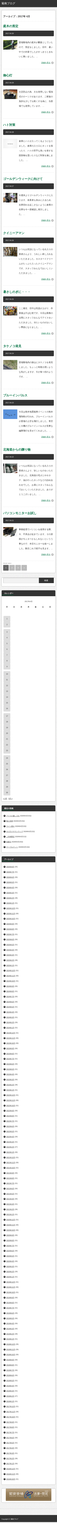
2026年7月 (10, 872)
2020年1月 (10, 1277)
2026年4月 (10, 887)
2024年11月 (10, 976)
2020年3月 (10, 1266)
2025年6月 (10, 939)
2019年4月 (10, 1323)
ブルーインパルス (15, 395)
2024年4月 (10, 1012)
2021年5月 (10, 1194)
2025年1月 (10, 965)
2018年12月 (10, 1344)
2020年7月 (10, 1246)
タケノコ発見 (12, 346)
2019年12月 (10, 1282)
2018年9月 (10, 1360)
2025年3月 (10, 955)
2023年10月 (10, 1043)
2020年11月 (10, 1225)
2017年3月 (10, 1453)
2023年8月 (10, 1054)
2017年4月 (10, 1448)
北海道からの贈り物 (17, 449)
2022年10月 (10, 1105)
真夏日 (8, 842)
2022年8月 (10, 1116)
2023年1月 (10, 1090)
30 (7, 792)
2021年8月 (10, 1178)
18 (7, 722)
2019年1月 (10, 1339)
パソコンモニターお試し (20, 513)
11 (7, 680)
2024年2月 (10, 1022)
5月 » (10, 798)
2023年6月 (10, 1064)
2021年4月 (10, 1199)
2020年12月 (10, 1220)
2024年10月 (10, 981)
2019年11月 (10, 1287)
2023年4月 (10, 1074)
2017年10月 (10, 1417)
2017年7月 (10, 1432)
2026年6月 (10, 877)
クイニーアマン (13, 233)
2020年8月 (10, 1240)
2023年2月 (10, 1085)
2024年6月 (10, 1002)
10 (7, 674)
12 (7, 685)
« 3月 (5, 798)
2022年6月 (10, 1126)
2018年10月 (10, 1354)
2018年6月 (10, 1375)
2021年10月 (10, 1168)
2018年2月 (10, 1396)
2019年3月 (10, 1329)
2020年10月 (10, 1230)
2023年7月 (10, 1059)
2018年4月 (10, 1386)
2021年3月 (10, 1204)
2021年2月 (10, 1209)
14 (7, 697)
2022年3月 (10, 1142)
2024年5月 (10, 1007)
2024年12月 (10, 970)
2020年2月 (10, 1271)
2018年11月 (10, 1349)
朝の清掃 (9, 821)
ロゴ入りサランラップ (14, 831)
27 (7, 775)
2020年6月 (10, 1251)
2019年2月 (10, 1334)
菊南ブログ (14, 1519)
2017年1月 (10, 1463)
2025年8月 (10, 929)
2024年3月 (10, 1017)
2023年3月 (10, 1079)
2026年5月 (10, 882)
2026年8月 (10, 867)
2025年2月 (10, 960)
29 (7, 787)
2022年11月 (10, 1100)
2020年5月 (10, 1256)
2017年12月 (10, 1406)
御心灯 (7, 75)
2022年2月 (10, 1147)
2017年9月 (10, 1422)
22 (7, 745)
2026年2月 (10, 898)
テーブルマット (12, 847)
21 (7, 739)
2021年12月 (10, 1157)
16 (7, 708)
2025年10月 (10, 919)
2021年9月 (10, 1173)
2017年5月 (10, 1443)
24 (7, 758)
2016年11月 (10, 1474)
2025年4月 (10, 950)
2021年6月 (10, 1188)
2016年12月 (10, 1469)
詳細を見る (45, 63)
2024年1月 (10, 1028)
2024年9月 (10, 986)
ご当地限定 (10, 836)
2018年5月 (10, 1380)
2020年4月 (10, 1261)
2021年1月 (10, 1214)
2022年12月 (10, 1095)
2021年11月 (10, 1162)
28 (7, 781)
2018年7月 (10, 1370)
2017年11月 (10, 1412)
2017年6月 (10, 1438)
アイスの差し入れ (13, 816)
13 (7, 691)
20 (7, 733)
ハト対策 (9, 124)
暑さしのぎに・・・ (17, 291)
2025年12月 (10, 908)
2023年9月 (10, 1048)
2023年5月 (10, 1069)
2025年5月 (10, 945)
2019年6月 (10, 1313)
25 (7, 764)
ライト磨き (10, 826)
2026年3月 (10, 893)
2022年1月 (10, 1152)
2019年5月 (10, 1318)
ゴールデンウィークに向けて (23, 178)
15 (7, 703)
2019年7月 (10, 1308)
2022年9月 (10, 1111)
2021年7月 (10, 1183)
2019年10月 (10, 1292)
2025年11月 (10, 913)
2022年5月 (10, 1131)
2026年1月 (10, 903)
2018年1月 (10, 1401)
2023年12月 (10, 1033)
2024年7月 (10, 996)
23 (7, 750)
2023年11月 (10, 1038)
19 (7, 727)
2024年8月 (10, 991)
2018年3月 (10, 1391)
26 (7, 769)
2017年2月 (10, 1458)
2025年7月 (10, 934)
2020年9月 (10, 1235)
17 (7, 716)
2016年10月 (10, 1479)
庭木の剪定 (10, 26)
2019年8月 (10, 1303)
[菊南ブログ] (13, 3)
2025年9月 (10, 924)
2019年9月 (10, 1297)
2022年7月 (10, 1121)
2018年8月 (10, 1365)
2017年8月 (10, 1427)
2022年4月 (10, 1137)
